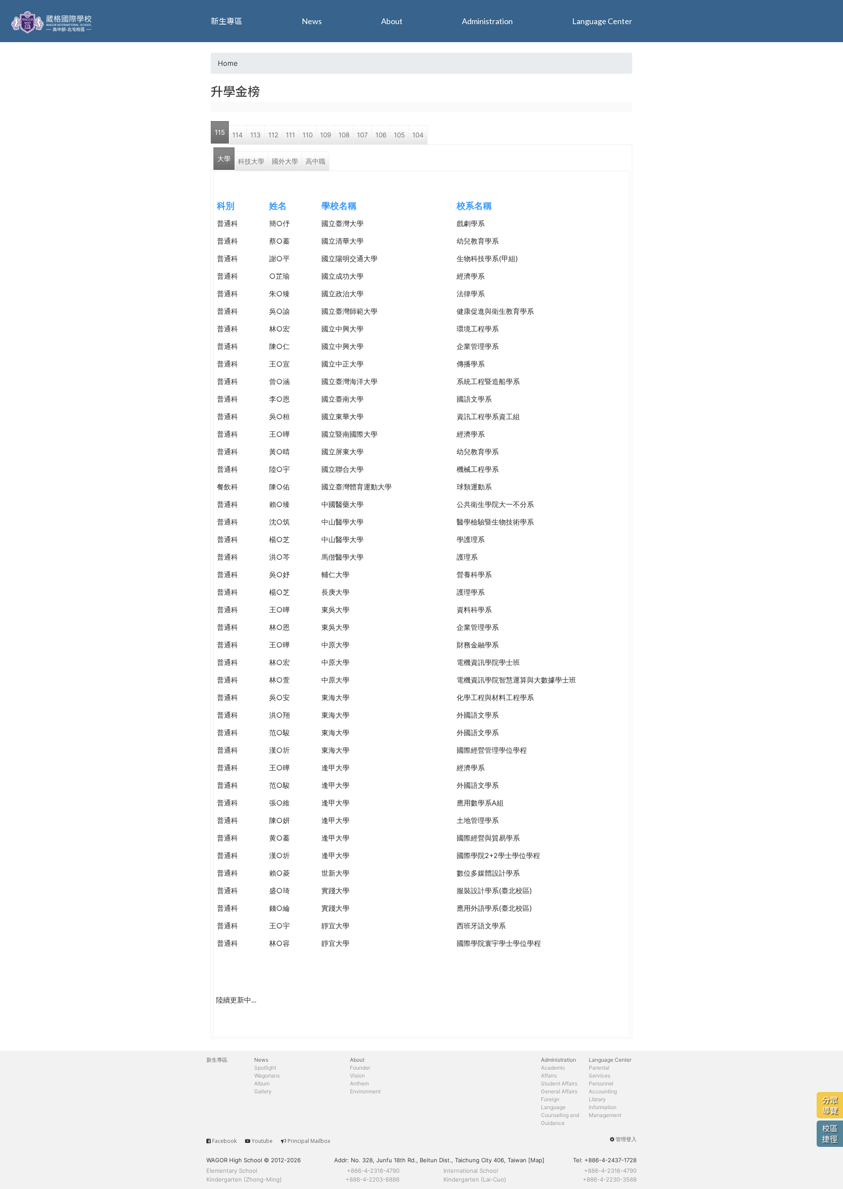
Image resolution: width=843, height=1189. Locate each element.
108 (344, 135)
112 (273, 135)
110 (308, 135)
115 (220, 132)
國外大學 (285, 161)
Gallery (263, 1091)
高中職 (315, 161)
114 (237, 135)
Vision (357, 1075)
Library (597, 1099)
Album (262, 1083)
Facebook (224, 1141)
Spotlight (265, 1067)
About (392, 21)
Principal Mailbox (309, 1141)
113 (255, 135)
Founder (360, 1067)
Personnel (601, 1083)
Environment (365, 1091)
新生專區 (226, 21)
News (312, 21)
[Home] (52, 21)
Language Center (602, 21)
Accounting (603, 1091)
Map (536, 1160)
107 (362, 135)
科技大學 (251, 161)
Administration (487, 21)
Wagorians (267, 1075)
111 (290, 135)
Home (228, 63)
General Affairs (559, 1091)
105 (399, 135)
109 (325, 135)
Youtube (262, 1141)
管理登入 (626, 1139)
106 (380, 135)
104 (418, 135)
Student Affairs (559, 1083)
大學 (224, 158)
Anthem (359, 1083)
